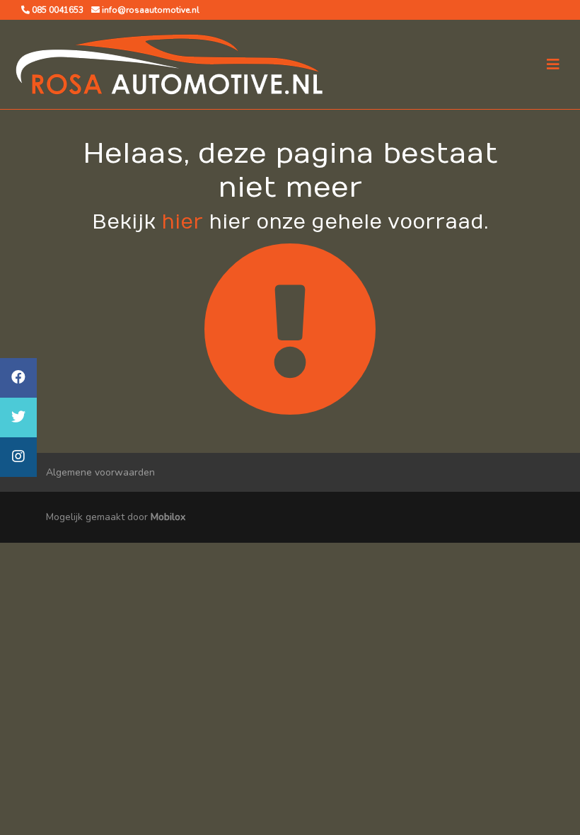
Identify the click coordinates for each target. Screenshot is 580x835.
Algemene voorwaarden (100, 472)
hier (182, 222)
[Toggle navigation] (553, 65)
